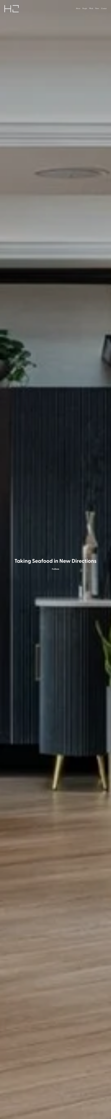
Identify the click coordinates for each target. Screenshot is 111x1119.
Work (91, 8)
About (78, 8)
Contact (104, 8)
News (97, 8)
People (84, 8)
